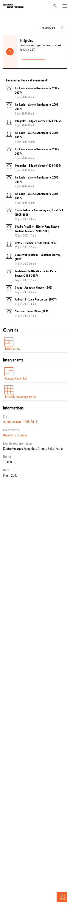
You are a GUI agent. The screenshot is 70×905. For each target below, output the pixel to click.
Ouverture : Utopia (15, 435)
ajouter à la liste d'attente (57, 58)
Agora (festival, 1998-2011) (20, 422)
